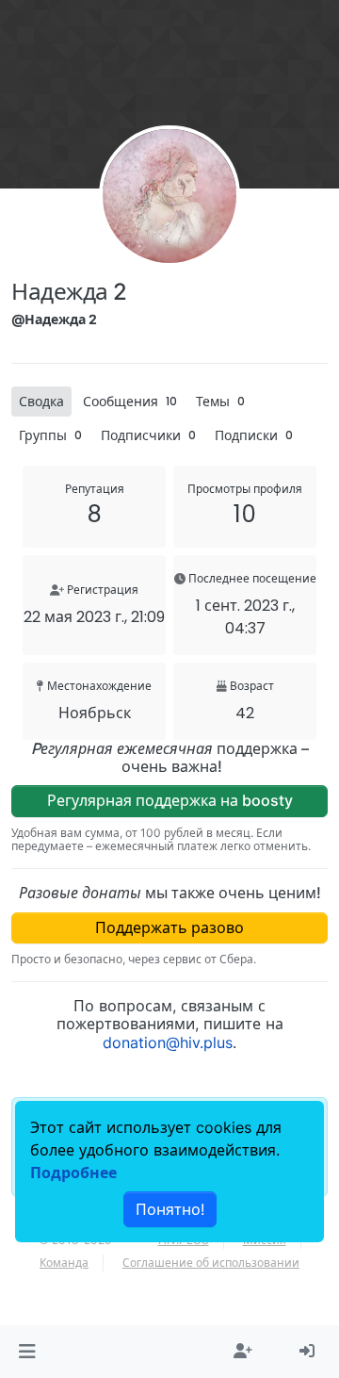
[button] (27, 1351)
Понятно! (170, 1209)
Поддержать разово (169, 927)
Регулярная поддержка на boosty (170, 800)
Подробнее (73, 1172)
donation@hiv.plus (168, 1042)
